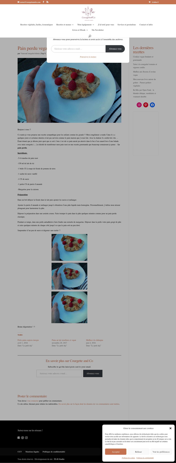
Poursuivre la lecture (88, 56)
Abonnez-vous (115, 48)
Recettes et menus (63, 25)
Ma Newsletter (98, 30)
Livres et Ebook (78, 30)
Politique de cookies (128, 458)
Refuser (138, 451)
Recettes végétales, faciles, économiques (36, 25)
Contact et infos (146, 25)
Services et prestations (127, 25)
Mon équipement (84, 25)
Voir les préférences (161, 451)
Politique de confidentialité (145, 458)
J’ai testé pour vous (106, 25)
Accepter (116, 451)
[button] (170, 428)
